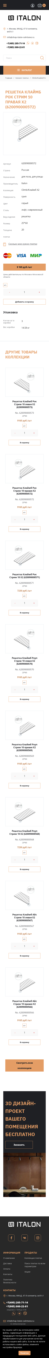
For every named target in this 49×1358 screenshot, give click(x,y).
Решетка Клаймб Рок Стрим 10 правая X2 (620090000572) (24, 128)
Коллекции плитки (33, 1258)
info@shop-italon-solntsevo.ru (20, 37)
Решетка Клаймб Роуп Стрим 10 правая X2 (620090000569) (24, 747)
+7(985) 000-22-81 (16, 47)
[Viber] (36, 44)
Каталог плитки (22, 78)
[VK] (24, 1238)
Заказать (19, 1144)
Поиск (43, 58)
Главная (8, 78)
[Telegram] (32, 44)
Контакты (7, 1274)
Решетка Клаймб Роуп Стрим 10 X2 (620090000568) (24, 832)
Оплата (6, 1268)
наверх (43, 1324)
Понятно (24, 1353)
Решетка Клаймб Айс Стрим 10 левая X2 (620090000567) (24, 917)
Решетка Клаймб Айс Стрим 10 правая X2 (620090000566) (24, 1004)
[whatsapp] (27, 44)
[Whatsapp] (14, 1313)
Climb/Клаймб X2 (39, 78)
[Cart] (32, 5)
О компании (9, 1258)
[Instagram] (37, 1238)
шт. (5, 285)
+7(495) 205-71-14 (16, 43)
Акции (27, 1271)
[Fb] (11, 1238)
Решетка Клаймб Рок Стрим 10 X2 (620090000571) (24, 576)
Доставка (7, 1263)
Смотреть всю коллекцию (24, 1065)
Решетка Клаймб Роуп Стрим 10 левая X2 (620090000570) (24, 660)
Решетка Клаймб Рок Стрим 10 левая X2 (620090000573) (24, 404)
